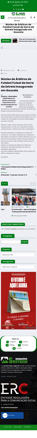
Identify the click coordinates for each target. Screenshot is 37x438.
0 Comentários (23, 70)
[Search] (31, 17)
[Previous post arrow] (35, 167)
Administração (17, 427)
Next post (4, 172)
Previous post (5, 164)
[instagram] (21, 9)
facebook (13, 342)
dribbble (12, 345)
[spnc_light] (34, 17)
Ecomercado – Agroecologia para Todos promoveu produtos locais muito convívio (15, 210)
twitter (25, 342)
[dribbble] (18, 9)
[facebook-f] (14, 9)
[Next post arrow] (35, 175)
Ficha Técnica (27, 427)
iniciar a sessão (11, 229)
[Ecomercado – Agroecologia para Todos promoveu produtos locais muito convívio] (18, 196)
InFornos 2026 (7, 427)
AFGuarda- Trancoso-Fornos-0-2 (14, 175)
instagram (25, 345)
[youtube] (23, 9)
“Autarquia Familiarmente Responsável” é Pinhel (17, 168)
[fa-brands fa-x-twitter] (16, 9)
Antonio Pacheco (8, 207)
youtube (18, 348)
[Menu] (2, 17)
